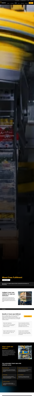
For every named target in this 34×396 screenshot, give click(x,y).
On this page (3, 309)
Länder (32, 0)
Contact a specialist (5, 279)
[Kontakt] (3, 2)
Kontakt (31, 2)
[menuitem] (17, 0)
